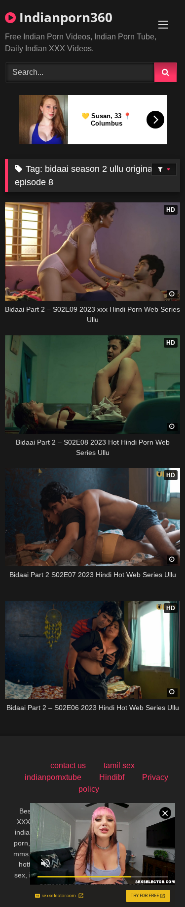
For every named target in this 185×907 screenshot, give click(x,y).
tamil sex (119, 765)
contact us (68, 765)
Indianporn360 (64, 17)
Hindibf (111, 777)
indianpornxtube (53, 777)
